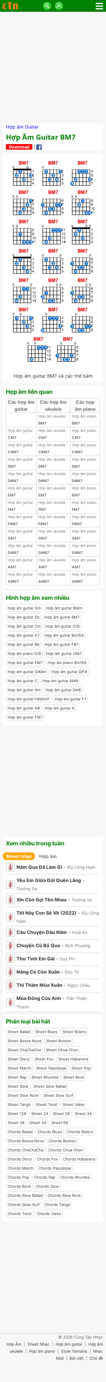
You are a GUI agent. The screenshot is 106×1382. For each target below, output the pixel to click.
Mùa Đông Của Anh (38, 998)
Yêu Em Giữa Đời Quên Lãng (48, 880)
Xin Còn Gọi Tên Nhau (41, 900)
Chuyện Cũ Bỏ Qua (38, 945)
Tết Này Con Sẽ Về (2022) (46, 913)
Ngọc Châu (78, 985)
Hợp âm (48, 856)
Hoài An (79, 932)
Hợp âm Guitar (22, 127)
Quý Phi (67, 958)
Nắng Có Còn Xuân (38, 972)
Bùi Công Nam (81, 867)
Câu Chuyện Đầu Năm (41, 932)
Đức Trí (72, 971)
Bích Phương (77, 945)
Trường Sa (26, 888)
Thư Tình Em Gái (35, 959)
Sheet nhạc (19, 856)
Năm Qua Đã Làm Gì (39, 867)
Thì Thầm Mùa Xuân (39, 985)
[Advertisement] (53, 67)
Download (19, 146)
